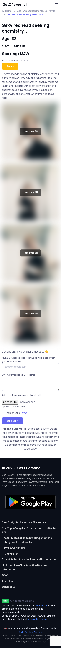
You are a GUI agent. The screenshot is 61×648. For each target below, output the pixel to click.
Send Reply (12, 420)
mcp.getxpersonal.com (40, 619)
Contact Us (9, 587)
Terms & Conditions (14, 547)
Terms (23, 412)
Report (10, 65)
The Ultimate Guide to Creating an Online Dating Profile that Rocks (27, 540)
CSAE (5, 575)
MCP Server (42, 605)
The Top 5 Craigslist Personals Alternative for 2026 (29, 530)
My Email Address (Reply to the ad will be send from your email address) (28, 359)
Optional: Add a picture (14, 406)
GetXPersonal (15, 4)
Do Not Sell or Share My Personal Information (29, 559)
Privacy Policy (10, 553)
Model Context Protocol (30, 632)
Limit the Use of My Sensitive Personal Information (25, 567)
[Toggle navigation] (56, 4)
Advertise (8, 581)
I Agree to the (16, 412)
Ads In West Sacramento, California (36, 10)
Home (8, 10)
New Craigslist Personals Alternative (24, 522)
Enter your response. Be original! (19, 374)
